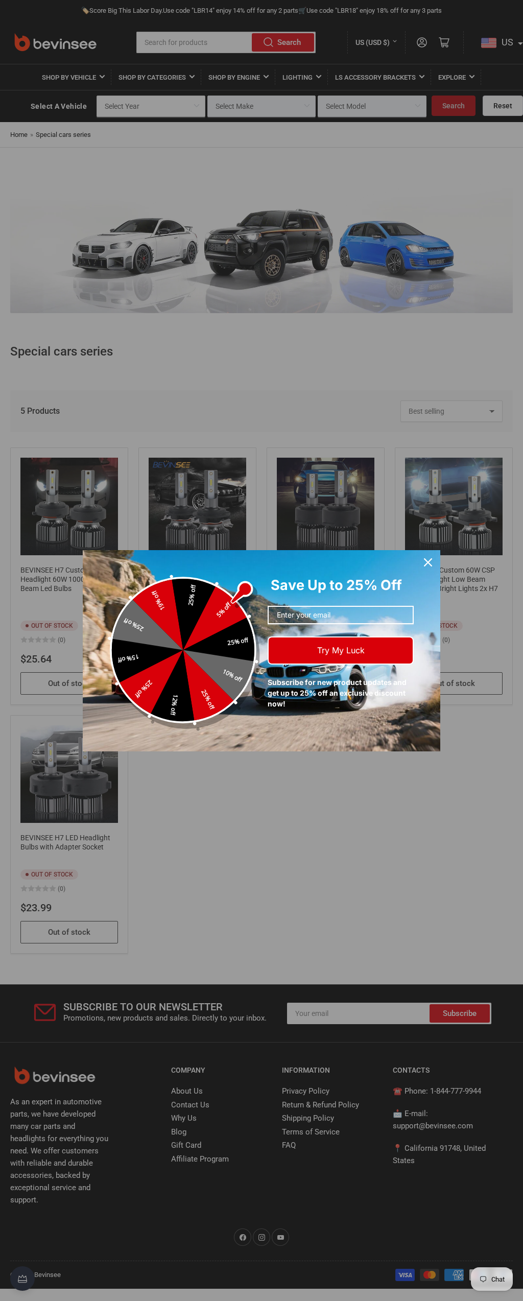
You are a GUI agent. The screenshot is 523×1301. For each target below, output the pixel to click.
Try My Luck (341, 650)
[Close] (428, 562)
